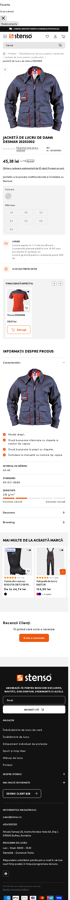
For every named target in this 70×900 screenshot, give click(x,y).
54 (14, 221)
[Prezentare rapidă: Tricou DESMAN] (26, 308)
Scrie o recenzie (34, 638)
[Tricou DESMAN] (18, 300)
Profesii (12, 53)
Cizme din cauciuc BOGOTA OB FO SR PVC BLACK (17, 584)
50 (29, 213)
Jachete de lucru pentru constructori (24, 57)
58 (43, 221)
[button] (34, 45)
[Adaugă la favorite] (27, 292)
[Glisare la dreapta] (60, 283)
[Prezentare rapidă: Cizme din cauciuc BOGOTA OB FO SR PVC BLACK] (28, 571)
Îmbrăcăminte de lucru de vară (22, 730)
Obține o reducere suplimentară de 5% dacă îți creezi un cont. (33, 168)
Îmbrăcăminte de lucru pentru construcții (42, 53)
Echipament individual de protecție (25, 744)
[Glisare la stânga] (54, 283)
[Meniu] (5, 36)
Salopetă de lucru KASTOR (46, 582)
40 (14, 213)
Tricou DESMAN (16, 315)
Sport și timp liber (14, 751)
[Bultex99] (34, 677)
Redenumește (9, 23)
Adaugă (22, 329)
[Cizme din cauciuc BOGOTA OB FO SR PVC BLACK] (18, 561)
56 (29, 221)
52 (43, 213)
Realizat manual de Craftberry (16, 889)
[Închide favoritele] (3, 18)
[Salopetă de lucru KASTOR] (50, 561)
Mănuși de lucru (13, 758)
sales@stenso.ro (12, 817)
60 (14, 230)
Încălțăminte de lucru (16, 737)
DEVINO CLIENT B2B (18, 793)
